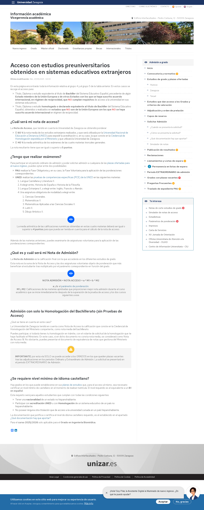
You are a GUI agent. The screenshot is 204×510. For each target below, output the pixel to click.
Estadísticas (155, 216)
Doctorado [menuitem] (63, 48)
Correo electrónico (148, 6)
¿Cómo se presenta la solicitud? (165, 132)
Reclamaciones (155, 155)
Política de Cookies (122, 477)
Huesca (153, 84)
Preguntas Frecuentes (159, 183)
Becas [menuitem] (99, 48)
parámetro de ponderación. (75, 286)
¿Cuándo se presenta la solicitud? (166, 127)
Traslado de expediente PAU (162, 188)
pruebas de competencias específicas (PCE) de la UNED (63, 177)
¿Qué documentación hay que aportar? (30, 418)
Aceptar (163, 501)
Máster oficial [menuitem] (47, 48)
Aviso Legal (54, 477)
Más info (88, 503)
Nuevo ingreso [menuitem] (19, 48)
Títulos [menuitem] (128, 48)
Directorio (130, 6)
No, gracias (182, 501)
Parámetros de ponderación (162, 221)
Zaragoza (154, 90)
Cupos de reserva (157, 116)
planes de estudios (72, 384)
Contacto (165, 6)
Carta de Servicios (157, 230)
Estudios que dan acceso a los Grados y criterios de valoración (168, 103)
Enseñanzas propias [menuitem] (82, 48)
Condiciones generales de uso (75, 477)
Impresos (153, 225)
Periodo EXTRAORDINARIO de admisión (168, 172)
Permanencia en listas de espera (169, 166)
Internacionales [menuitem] (113, 48)
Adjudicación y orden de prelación (165, 110)
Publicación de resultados (161, 149)
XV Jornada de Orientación (162, 234)
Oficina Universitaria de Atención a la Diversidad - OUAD (166, 241)
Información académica (30, 14)
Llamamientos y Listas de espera (165, 160)
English (189, 7)
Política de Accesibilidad (145, 477)
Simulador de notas (159, 144)
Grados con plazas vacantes (162, 177)
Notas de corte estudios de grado (165, 208)
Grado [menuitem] (34, 48)
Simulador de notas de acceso (163, 212)
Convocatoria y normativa (161, 73)
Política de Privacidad (101, 477)
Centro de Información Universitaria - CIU (168, 246)
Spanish (178, 7)
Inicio (150, 68)
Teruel (153, 96)
